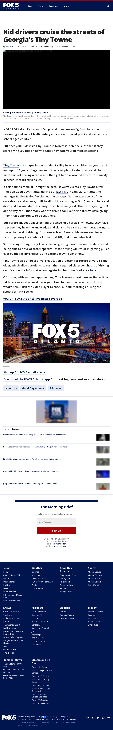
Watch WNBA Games (41, 700)
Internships (36, 634)
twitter (98, 717)
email (108, 717)
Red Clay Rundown (11, 618)
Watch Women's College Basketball (40, 695)
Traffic (34, 585)
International (9, 581)
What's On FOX (10, 649)
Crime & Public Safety (13, 575)
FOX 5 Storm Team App (42, 581)
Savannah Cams (39, 578)
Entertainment (9, 591)
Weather (37, 568)
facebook (93, 717)
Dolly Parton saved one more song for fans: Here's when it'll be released (34, 434)
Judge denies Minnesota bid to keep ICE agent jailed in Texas (30, 483)
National (7, 578)
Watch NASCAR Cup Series (40, 680)
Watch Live (8, 646)
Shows (7, 607)
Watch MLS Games (40, 703)
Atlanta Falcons (95, 575)
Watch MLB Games (40, 676)
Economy (92, 615)
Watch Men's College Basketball (41, 689)
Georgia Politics (67, 615)
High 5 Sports (94, 585)
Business (92, 618)
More (66, 6)
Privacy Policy (59, 543)
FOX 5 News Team (40, 621)
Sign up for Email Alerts (42, 628)
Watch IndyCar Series (41, 685)
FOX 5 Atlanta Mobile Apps (12, 596)
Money (92, 607)
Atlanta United (94, 581)
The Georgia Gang (11, 625)
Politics (6, 585)
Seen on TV (37, 615)
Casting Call (65, 578)
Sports (92, 568)
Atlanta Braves (94, 572)
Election (65, 607)
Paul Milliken (10, 46)
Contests (36, 618)
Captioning (36, 644)
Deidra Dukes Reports (13, 637)
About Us (37, 607)
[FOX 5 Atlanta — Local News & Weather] (12, 6)
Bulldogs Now (9, 628)
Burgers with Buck (68, 575)
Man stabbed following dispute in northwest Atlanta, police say (31, 471)
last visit (62, 191)
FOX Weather (37, 588)
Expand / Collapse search (108, 6)
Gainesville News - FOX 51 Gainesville (13, 676)
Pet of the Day (66, 585)
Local (5, 572)
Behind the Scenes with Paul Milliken (13, 632)
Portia (6, 621)
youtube (87, 717)
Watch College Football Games (42, 671)
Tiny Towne (11, 165)
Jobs (33, 631)
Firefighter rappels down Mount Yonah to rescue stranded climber (32, 459)
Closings (35, 572)
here (93, 270)
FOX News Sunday (11, 600)
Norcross (34, 46)
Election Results (67, 618)
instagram (103, 717)
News (6, 568)
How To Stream (39, 611)
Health (6, 588)
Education (56, 388)
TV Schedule (8, 653)
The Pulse (7, 615)
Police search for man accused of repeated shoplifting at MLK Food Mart (35, 447)
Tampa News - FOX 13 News (13, 665)
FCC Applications (39, 641)
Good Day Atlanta (33, 388)
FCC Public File (38, 638)
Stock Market (94, 621)
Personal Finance (95, 611)
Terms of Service (58, 546)
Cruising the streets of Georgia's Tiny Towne (25, 112)
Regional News (12, 660)
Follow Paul (65, 581)
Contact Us (36, 625)
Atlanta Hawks (94, 578)
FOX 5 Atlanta (23, 46)
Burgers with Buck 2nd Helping (13, 641)
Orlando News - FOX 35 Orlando (13, 670)
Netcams (36, 575)
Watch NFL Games (40, 667)
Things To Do (66, 591)
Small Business (94, 625)
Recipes (63, 588)
